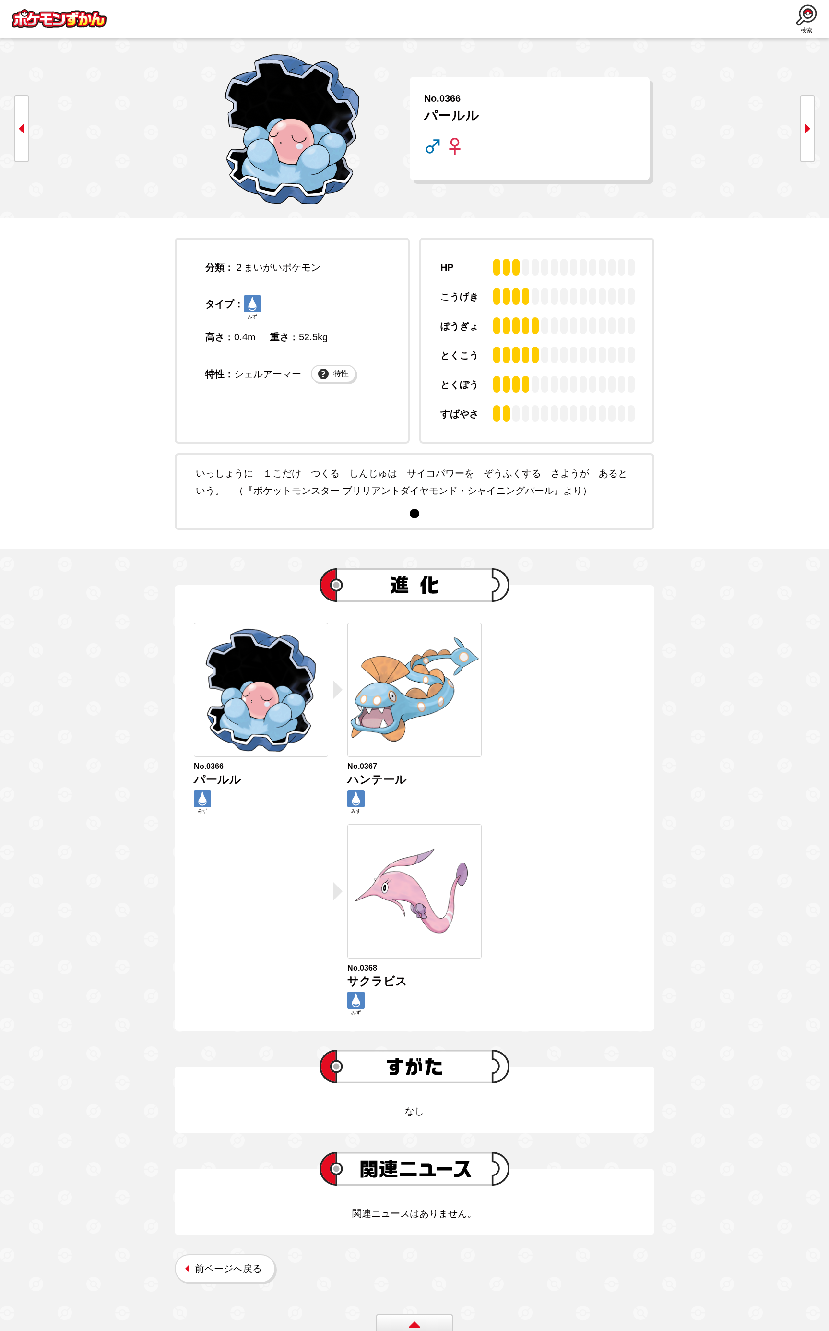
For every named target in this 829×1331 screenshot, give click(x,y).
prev (21, 128)
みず (252, 316)
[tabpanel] (414, 482)
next (807, 128)
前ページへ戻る (228, 1268)
